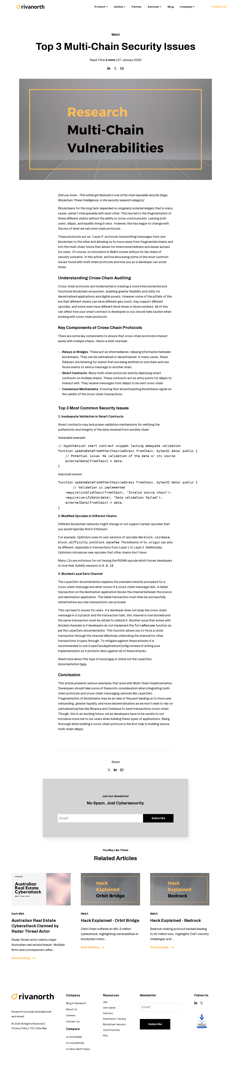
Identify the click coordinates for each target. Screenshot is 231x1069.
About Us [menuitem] (71, 1009)
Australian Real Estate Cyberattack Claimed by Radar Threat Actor (35, 925)
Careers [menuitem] (71, 1015)
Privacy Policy (19, 1028)
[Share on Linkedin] (108, 68)
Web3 (115, 34)
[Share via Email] (122, 68)
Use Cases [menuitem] (109, 1007)
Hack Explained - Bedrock (175, 920)
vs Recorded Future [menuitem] (78, 1049)
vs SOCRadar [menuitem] (74, 1037)
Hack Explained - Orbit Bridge (110, 920)
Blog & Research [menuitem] (76, 1003)
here (111, 659)
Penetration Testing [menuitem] (114, 1019)
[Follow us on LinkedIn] (195, 1003)
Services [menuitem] (108, 1013)
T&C (32, 1028)
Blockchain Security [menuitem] (114, 1024)
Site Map (42, 1028)
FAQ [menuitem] (105, 1035)
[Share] (109, 770)
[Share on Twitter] (115, 68)
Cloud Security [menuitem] (111, 1030)
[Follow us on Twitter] (201, 1003)
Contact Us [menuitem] (73, 1021)
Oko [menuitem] (105, 1002)
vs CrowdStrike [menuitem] (75, 1043)
